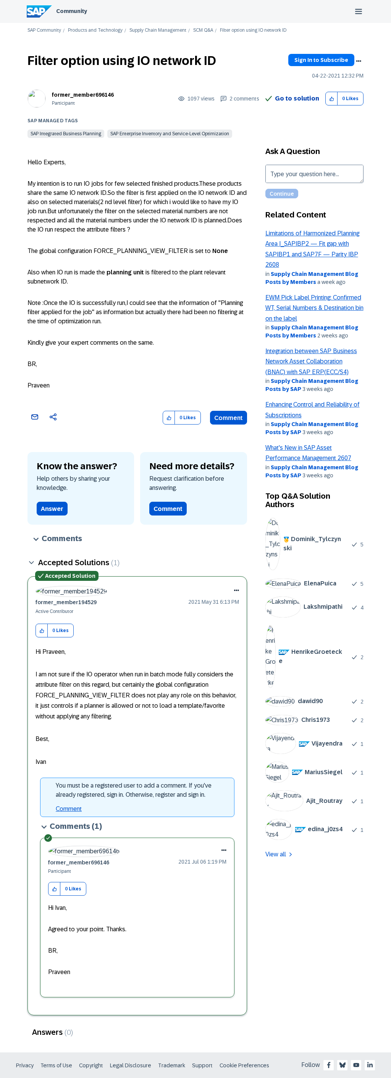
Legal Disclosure (130, 1065)
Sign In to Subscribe (321, 60)
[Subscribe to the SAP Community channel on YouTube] (356, 1065)
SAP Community (44, 30)
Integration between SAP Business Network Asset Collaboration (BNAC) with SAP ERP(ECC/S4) (311, 361)
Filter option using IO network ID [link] (253, 30)
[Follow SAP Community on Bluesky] (342, 1065)
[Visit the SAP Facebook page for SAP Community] (329, 1065)
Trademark (171, 1065)
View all (275, 854)
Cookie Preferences (244, 1065)
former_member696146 (83, 95)
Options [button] (358, 61)
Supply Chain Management (157, 30)
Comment (228, 418)
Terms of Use (56, 1065)
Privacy (25, 1065)
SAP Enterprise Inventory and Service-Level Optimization (169, 133)
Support (202, 1065)
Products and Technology (95, 30)
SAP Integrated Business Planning (66, 133)
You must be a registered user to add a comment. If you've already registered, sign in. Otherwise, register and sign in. (134, 790)
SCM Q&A (203, 30)
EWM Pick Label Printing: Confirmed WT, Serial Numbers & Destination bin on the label (314, 308)
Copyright (91, 1065)
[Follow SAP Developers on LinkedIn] (370, 1065)
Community (71, 11)
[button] (332, 98)
